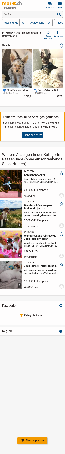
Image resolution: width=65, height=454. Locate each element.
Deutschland (37, 22)
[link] (12, 3)
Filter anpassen (35, 440)
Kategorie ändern (34, 315)
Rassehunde (11, 22)
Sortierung (58, 36)
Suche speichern (48, 37)
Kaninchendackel (34, 175)
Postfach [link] (50, 7)
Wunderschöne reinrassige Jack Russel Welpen (40, 237)
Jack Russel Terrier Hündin (40, 266)
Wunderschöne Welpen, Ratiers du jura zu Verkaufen (38, 207)
